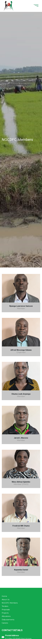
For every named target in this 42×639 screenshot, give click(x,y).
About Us (5, 600)
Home (4, 596)
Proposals (6, 610)
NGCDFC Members (10, 603)
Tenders (5, 606)
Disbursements (8, 620)
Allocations (6, 616)
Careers (5, 623)
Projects (5, 613)
